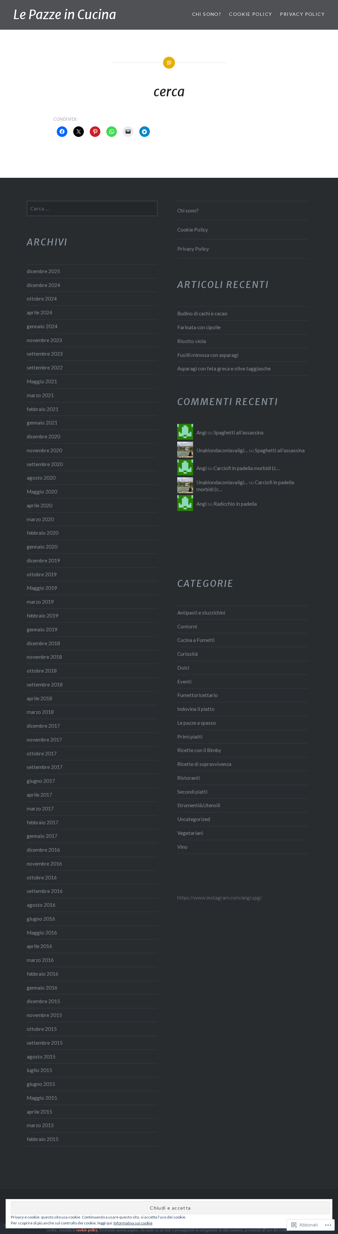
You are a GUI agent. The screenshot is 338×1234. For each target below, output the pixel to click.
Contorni (187, 626)
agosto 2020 (41, 478)
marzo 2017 (40, 808)
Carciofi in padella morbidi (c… (247, 468)
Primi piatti (189, 737)
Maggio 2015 (42, 1098)
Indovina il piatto (196, 709)
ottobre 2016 (42, 877)
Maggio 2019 (42, 588)
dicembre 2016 (43, 850)
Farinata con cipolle (198, 327)
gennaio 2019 (42, 629)
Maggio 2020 (42, 491)
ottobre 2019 (42, 574)
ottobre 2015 (42, 1029)
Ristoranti (188, 778)
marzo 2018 (40, 712)
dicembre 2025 (43, 271)
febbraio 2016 (42, 974)
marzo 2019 (40, 602)
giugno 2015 (41, 1084)
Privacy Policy (302, 14)
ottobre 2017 (42, 753)
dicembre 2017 (43, 726)
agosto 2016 (41, 905)
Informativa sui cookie (133, 1222)
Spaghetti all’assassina (238, 432)
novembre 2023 (44, 340)
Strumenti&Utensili (198, 805)
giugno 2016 (41, 919)
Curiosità (187, 654)
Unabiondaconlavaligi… (222, 450)
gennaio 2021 (42, 423)
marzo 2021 (40, 395)
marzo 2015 (40, 1125)
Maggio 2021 (42, 381)
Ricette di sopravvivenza (204, 764)
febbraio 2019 (42, 615)
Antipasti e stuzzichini (201, 613)
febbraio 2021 (42, 409)
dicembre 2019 (43, 560)
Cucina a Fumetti (196, 640)
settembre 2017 (45, 767)
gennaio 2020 (42, 547)
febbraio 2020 (42, 533)
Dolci (183, 668)
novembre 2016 (44, 864)
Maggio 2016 (42, 932)
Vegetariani (190, 833)
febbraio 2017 (42, 822)
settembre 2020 (45, 464)
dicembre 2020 (43, 436)
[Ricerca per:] (92, 208)
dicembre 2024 (43, 285)
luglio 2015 (39, 1070)
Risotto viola (191, 341)
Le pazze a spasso (196, 723)
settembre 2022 (45, 367)
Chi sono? (206, 14)
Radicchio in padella (235, 504)
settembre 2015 (45, 1043)
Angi (201, 432)
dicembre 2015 (43, 1001)
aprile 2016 (39, 946)
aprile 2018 (39, 698)
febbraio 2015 (42, 1139)
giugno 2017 (41, 781)
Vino (182, 847)
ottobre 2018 (42, 671)
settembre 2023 (45, 354)
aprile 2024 (39, 312)
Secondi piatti (192, 792)
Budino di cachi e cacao (202, 313)
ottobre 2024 (42, 298)
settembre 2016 (45, 891)
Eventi (184, 681)
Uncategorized (193, 819)
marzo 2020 (40, 519)
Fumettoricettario (197, 695)
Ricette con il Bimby (199, 750)
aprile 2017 (39, 795)
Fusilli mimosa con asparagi (207, 355)
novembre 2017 (44, 740)
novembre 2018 (44, 657)
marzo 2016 (40, 960)
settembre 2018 (45, 684)
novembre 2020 (44, 450)
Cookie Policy (250, 14)
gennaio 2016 (42, 988)
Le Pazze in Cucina (64, 15)
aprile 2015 (39, 1112)
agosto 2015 (41, 1057)
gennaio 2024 (42, 326)
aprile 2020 (39, 505)
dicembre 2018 (43, 643)
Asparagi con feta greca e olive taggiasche (224, 368)
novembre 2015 (44, 1015)
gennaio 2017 (42, 836)
